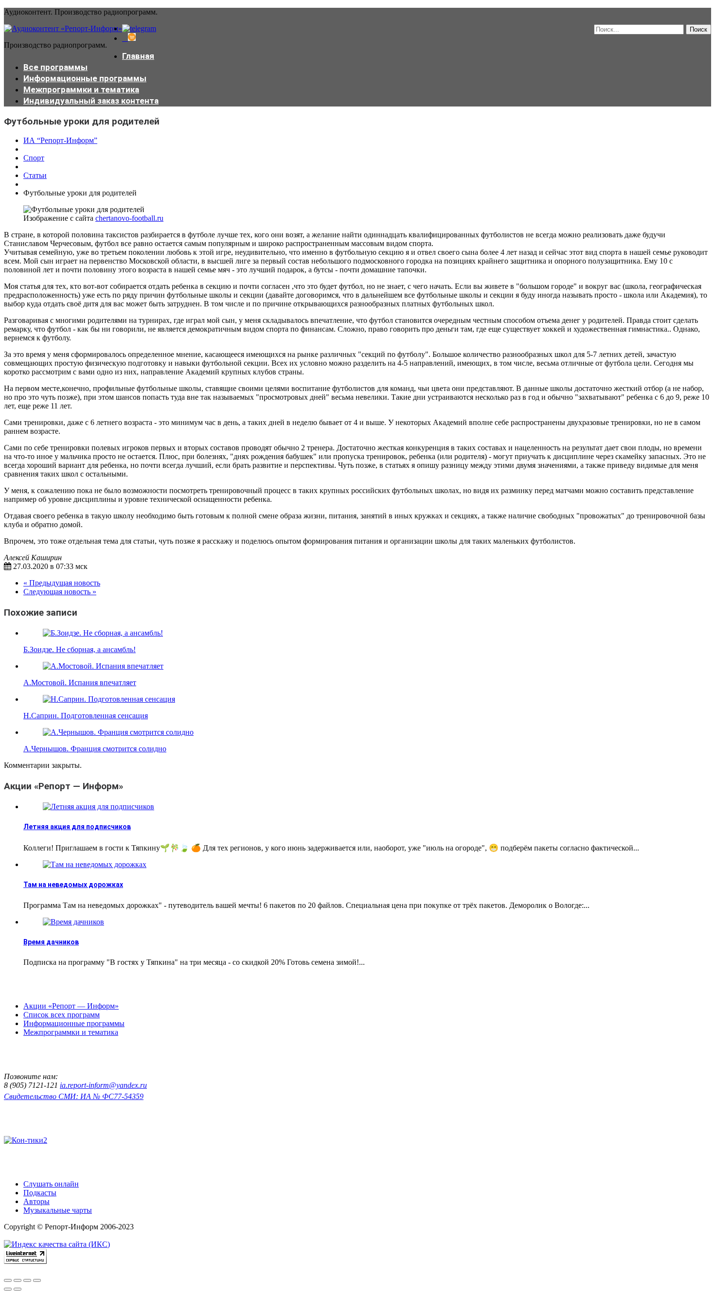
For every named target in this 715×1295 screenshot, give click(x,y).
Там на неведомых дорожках (73, 884)
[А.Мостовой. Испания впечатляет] (103, 666)
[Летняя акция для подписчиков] (98, 806)
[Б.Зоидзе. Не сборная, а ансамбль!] (103, 633)
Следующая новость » (59, 591)
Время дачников (51, 942)
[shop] (129, 38)
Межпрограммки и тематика (81, 89)
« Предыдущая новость (61, 583)
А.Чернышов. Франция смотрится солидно (94, 749)
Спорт (33, 158)
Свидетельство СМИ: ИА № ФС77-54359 (73, 1096)
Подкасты (39, 1193)
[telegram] (139, 28)
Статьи (35, 175)
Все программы (55, 67)
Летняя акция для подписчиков (77, 827)
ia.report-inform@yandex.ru (103, 1085)
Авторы (36, 1201)
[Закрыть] (8, 1280)
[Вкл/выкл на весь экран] (27, 1280)
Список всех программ (61, 1015)
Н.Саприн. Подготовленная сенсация (85, 715)
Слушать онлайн (51, 1184)
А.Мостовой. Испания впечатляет (79, 682)
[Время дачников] (73, 922)
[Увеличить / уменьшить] (37, 1280)
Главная (138, 56)
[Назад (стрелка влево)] (8, 1289)
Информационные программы (84, 78)
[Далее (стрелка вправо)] (17, 1289)
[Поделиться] (17, 1280)
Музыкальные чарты (57, 1210)
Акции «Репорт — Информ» (71, 1006)
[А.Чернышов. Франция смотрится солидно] (118, 732)
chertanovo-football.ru (129, 218)
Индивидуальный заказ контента (91, 101)
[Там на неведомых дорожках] (94, 864)
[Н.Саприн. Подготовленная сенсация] (109, 699)
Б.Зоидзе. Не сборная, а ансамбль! (79, 649)
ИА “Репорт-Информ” (60, 140)
